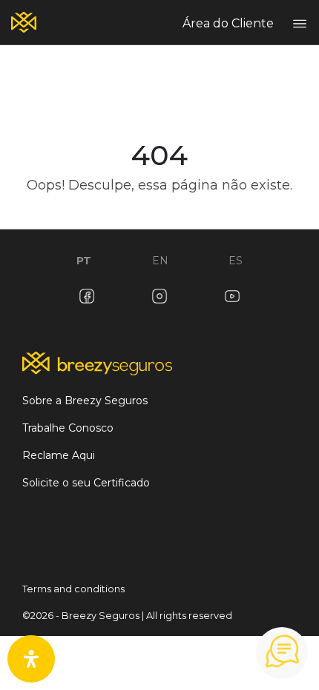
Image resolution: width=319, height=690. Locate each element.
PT (83, 260)
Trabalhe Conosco (68, 428)
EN (160, 260)
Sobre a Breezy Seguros (85, 400)
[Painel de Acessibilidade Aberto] (31, 659)
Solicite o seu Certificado (86, 482)
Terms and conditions (73, 588)
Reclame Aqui (58, 455)
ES (235, 260)
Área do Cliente (228, 23)
